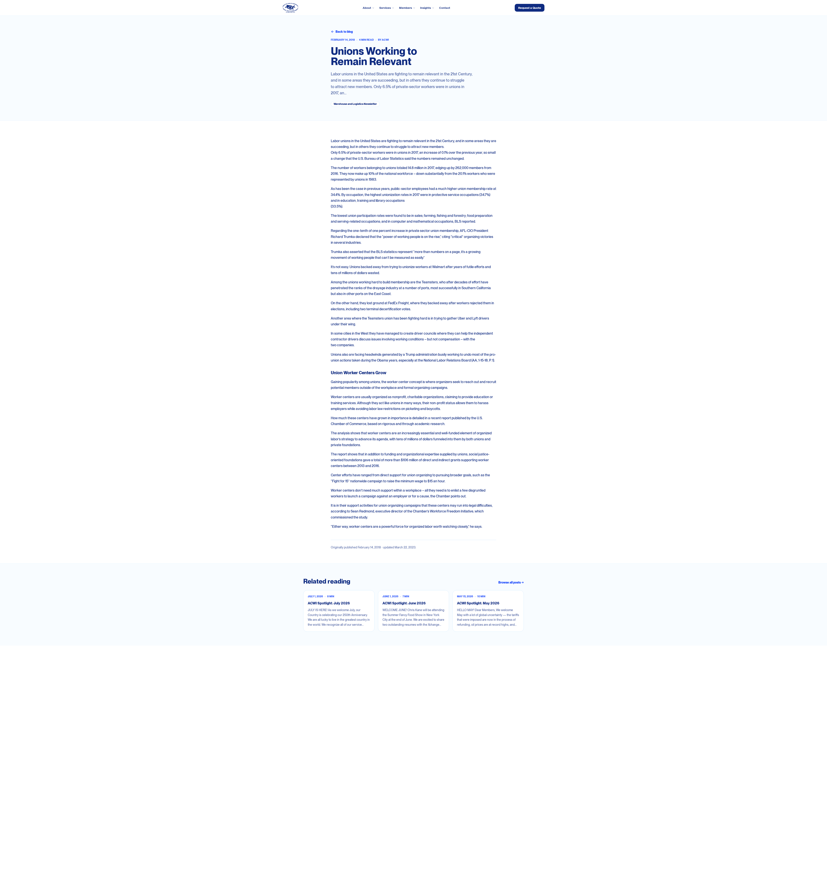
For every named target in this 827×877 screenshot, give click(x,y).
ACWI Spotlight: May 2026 (478, 603)
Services (385, 7)
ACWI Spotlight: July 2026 (329, 603)
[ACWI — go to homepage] (290, 7)
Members (405, 7)
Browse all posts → (511, 582)
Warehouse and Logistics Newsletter (355, 104)
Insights (425, 7)
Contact (444, 7)
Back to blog (344, 31)
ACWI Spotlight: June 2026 (404, 603)
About (367, 7)
